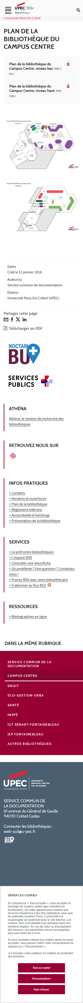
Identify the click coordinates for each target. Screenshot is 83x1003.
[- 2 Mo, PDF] (41, 143)
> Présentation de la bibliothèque (34, 521)
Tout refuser (41, 989)
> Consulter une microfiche (30, 563)
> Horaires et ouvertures (27, 499)
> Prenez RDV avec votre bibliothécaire (38, 580)
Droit (13, 686)
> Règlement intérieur (25, 510)
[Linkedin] (25, 320)
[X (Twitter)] (18, 320)
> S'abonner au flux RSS (27, 586)
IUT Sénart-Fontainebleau (33, 724)
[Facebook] (12, 320)
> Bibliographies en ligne (28, 617)
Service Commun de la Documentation (29, 664)
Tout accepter (41, 967)
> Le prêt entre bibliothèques (31, 552)
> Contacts (17, 493)
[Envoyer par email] (6, 320)
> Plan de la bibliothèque (28, 504)
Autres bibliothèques (29, 744)
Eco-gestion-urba (26, 695)
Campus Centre (22, 676)
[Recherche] (80, 6)
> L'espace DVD (20, 558)
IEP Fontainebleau (26, 734)
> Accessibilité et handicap (29, 516)
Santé (13, 705)
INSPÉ (13, 715)
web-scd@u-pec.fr (20, 831)
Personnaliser (41, 978)
